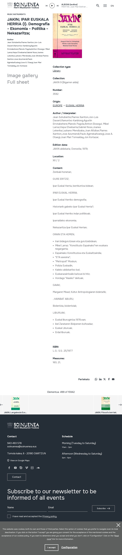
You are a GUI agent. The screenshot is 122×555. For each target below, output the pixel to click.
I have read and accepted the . (34, 516)
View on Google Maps (20, 460)
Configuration (69, 547)
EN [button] (112, 6)
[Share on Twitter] (104, 379)
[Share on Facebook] (108, 379)
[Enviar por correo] (113, 379)
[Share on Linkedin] (100, 379)
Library (56, 70)
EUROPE (57, 105)
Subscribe (101, 508)
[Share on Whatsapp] (96, 379)
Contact (16, 477)
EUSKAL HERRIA (75, 105)
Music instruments (16, 14)
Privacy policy (49, 516)
